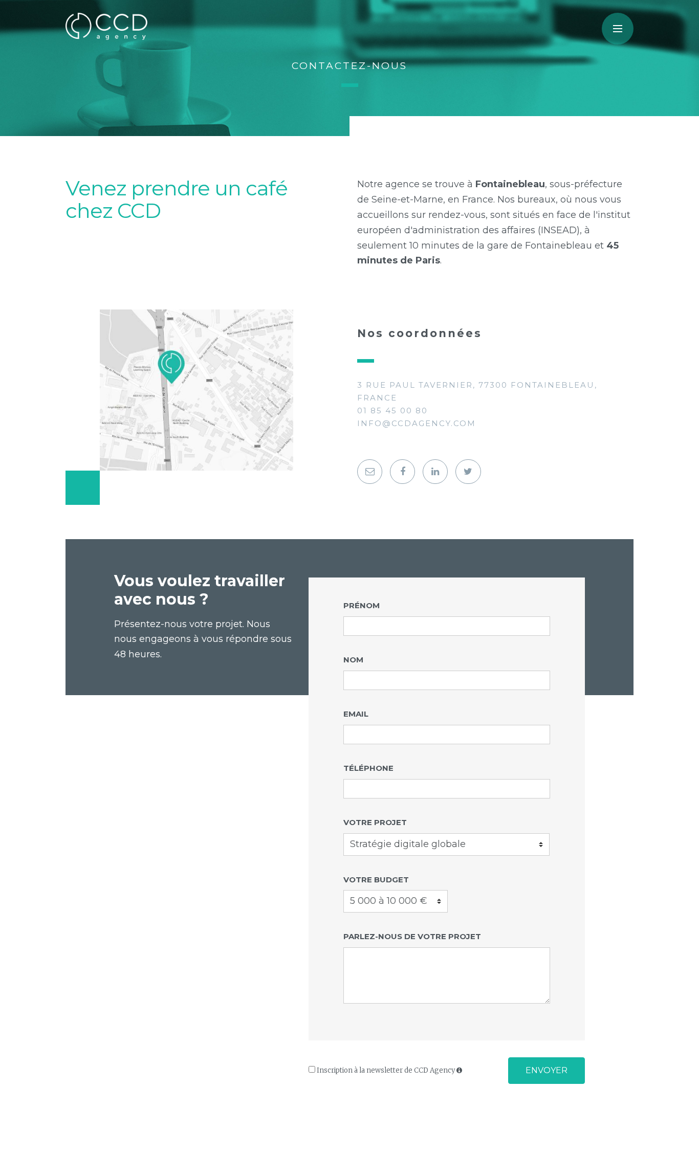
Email (355, 714)
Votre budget (376, 879)
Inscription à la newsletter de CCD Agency (385, 1070)
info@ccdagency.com (416, 423)
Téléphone (368, 768)
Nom (353, 659)
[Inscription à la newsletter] (369, 471)
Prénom (361, 605)
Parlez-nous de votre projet (412, 936)
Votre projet (375, 822)
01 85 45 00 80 (392, 410)
